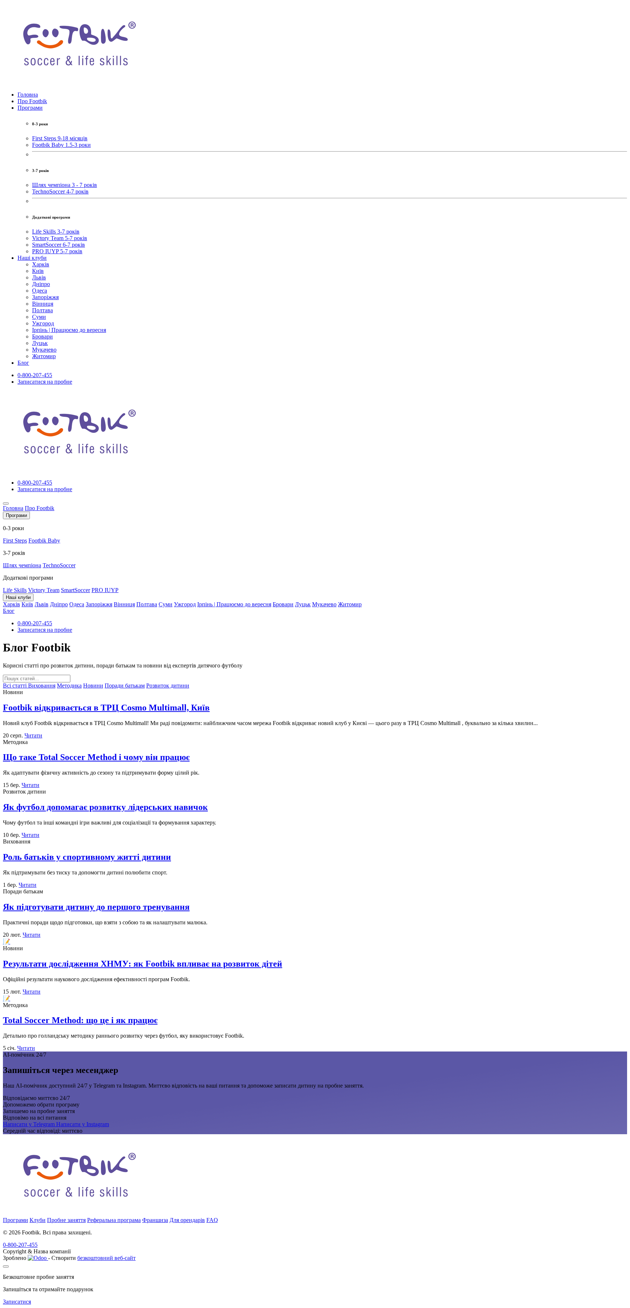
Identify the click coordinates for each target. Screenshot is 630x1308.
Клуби (38, 1220)
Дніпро (41, 284)
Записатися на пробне (45, 382)
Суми (39, 317)
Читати (33, 735)
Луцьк (40, 343)
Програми (15, 1220)
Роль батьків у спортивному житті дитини (87, 857)
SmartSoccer (75, 590)
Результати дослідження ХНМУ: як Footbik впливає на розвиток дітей (142, 963)
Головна (28, 94)
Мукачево (44, 349)
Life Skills (15, 590)
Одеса (39, 290)
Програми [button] (30, 108)
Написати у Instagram (82, 1124)
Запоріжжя (45, 297)
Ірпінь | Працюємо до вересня (69, 330)
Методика (69, 685)
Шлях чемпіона (22, 565)
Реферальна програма (114, 1220)
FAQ (212, 1220)
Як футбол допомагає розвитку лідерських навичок (105, 807)
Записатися (17, 1302)
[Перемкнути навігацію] (6, 503)
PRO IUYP (105, 590)
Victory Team (43, 590)
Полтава (42, 310)
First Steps (15, 540)
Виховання (41, 685)
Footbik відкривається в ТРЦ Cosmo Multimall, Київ (106, 707)
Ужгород (43, 323)
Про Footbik (32, 101)
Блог (23, 363)
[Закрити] (6, 1266)
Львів (39, 277)
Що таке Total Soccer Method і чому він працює (96, 757)
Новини (93, 685)
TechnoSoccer (59, 565)
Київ (38, 271)
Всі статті (15, 685)
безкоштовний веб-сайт (106, 1258)
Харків (40, 264)
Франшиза (155, 1220)
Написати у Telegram (29, 1124)
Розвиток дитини (167, 685)
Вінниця (42, 304)
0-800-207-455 (35, 375)
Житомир (44, 356)
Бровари (42, 336)
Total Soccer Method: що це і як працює (80, 1020)
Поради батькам (125, 685)
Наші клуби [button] (32, 258)
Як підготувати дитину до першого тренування (96, 907)
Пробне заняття (66, 1220)
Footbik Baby (44, 540)
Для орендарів (187, 1220)
